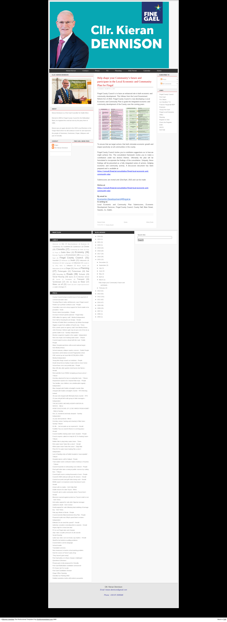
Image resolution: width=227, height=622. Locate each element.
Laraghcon (86, 263)
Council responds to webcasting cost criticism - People (70, 467)
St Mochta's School (82, 277)
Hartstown (64, 260)
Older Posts (149, 222)
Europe (82, 255)
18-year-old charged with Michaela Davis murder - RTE (70, 396)
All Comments (166, 84)
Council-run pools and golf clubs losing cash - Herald (69, 479)
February (102, 288)
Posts (164, 79)
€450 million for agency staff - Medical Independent (69, 317)
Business (84, 244)
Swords (58, 279)
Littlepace (70, 265)
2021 (98, 242)
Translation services (59, 548)
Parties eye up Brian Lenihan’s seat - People (67, 304)
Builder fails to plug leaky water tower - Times (67, 441)
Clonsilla (60, 249)
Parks (76, 268)
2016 (98, 256)
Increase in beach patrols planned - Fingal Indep (68, 315)
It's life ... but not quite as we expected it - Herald (68, 426)
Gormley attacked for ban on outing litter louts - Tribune (70, 378)
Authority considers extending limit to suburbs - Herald (70, 525)
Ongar (68, 268)
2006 (98, 314)
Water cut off (58, 284)
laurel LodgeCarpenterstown (81, 284)
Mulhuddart (56, 268)
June (100, 271)
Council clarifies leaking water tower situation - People (70, 434)
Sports (71, 277)
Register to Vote (164, 119)
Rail (87, 271)
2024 (98, 236)
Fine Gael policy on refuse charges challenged (67, 558)
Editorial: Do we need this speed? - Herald (66, 522)
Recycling (59, 274)
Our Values (162, 99)
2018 (98, 251)
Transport (80, 279)
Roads (69, 274)
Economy (79, 252)
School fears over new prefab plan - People (66, 365)
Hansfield (55, 260)
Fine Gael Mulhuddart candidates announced (67, 565)
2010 (98, 302)
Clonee (86, 247)
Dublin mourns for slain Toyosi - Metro (65, 489)
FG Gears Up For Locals (61, 568)
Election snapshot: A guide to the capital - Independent (70, 335)
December (102, 262)
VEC (67, 282)
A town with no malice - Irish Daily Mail (65, 487)
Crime (81, 249)
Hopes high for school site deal (62, 527)
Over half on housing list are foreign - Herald (67, 320)
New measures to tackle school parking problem (68, 550)
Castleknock (77, 246)
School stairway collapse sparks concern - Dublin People (71, 350)
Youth (69, 284)
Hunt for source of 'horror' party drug (64, 553)
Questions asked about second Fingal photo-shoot (69, 353)
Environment (71, 255)
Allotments (55, 244)
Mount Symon (81, 265)
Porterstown (76, 271)
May (100, 274)
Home (159, 71)
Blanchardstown (73, 244)
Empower (162, 107)
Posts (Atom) (109, 224)
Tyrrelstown (57, 282)
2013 (98, 294)
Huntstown (56, 263)
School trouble (57, 545)
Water (83, 282)
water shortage (59, 287)
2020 (98, 245)
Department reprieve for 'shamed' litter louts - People (69, 380)
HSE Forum (132, 71)
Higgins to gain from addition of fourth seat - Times (68, 325)
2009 (98, 305)
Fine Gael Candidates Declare (62, 570)
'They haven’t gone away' (61, 555)
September (102, 265)
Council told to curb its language (63, 543)
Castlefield (66, 246)
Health (72, 260)
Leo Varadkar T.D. (165, 102)
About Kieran (71, 71)
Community (73, 249)
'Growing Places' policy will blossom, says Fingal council (70, 302)
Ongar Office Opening (60, 573)
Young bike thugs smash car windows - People (67, 360)
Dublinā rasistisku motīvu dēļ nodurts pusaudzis (68, 578)
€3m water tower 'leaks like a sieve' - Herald (67, 444)
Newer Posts (101, 222)
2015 (98, 259)
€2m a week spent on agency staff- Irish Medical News (70, 327)
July (100, 268)
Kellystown (77, 263)
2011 (98, 299)
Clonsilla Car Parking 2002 (61, 575)
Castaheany (56, 246)
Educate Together (58, 255)
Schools (82, 274)
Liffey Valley (59, 265)
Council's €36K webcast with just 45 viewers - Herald (69, 477)
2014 (98, 291)
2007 (98, 311)
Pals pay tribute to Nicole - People (63, 512)
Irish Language (66, 263)
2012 (98, 296)
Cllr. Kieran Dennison (61, 148)
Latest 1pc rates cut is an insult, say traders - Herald (69, 538)
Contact (85, 71)
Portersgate (62, 271)
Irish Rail (162, 130)
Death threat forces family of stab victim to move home (70, 363)
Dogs (87, 249)
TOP (224, 619)
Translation (68, 279)
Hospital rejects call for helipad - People (65, 459)
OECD (161, 127)
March (101, 279)
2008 (98, 308)
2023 (98, 239)
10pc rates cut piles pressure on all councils (67, 532)
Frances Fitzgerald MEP (167, 104)
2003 (98, 317)
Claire (56, 145)
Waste (75, 282)
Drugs (56, 252)
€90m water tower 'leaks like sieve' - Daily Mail (67, 446)
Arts (63, 244)
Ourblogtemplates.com (45, 619)
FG (107, 71)
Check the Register (165, 122)
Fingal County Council (166, 94)
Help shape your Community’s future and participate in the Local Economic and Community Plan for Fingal (124, 81)
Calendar (146, 71)
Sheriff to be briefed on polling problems (65, 540)
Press (97, 71)
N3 (62, 268)
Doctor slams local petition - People (64, 312)
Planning (118, 71)
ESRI (161, 125)
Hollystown (83, 260)
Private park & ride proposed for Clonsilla (66, 563)
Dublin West (66, 252)
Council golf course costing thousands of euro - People (70, 474)
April (100, 277)
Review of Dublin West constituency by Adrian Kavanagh (71, 322)
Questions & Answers (59, 560)
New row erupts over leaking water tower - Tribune (69, 337)
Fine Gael (162, 97)
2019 (98, 248)
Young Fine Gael (164, 109)
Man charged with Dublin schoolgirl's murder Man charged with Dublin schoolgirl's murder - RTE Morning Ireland (70, 390)
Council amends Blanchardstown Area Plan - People (69, 515)
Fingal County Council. (72, 257)
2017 (98, 253)
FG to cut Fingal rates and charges (64, 530)
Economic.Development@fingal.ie (113, 199)
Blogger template (8, 619)
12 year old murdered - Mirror (62, 418)
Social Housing (58, 277)
